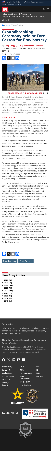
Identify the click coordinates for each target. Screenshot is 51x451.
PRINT (4, 118)
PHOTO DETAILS (15, 93)
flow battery (9, 261)
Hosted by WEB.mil (9, 413)
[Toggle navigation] (47, 9)
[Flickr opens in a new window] (23, 359)
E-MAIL (12, 118)
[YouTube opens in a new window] (14, 359)
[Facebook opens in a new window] (3, 359)
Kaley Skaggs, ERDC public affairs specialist (23, 45)
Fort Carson (26, 261)
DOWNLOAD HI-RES (33, 93)
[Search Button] (43, 9)
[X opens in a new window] (8, 359)
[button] (11, 4)
